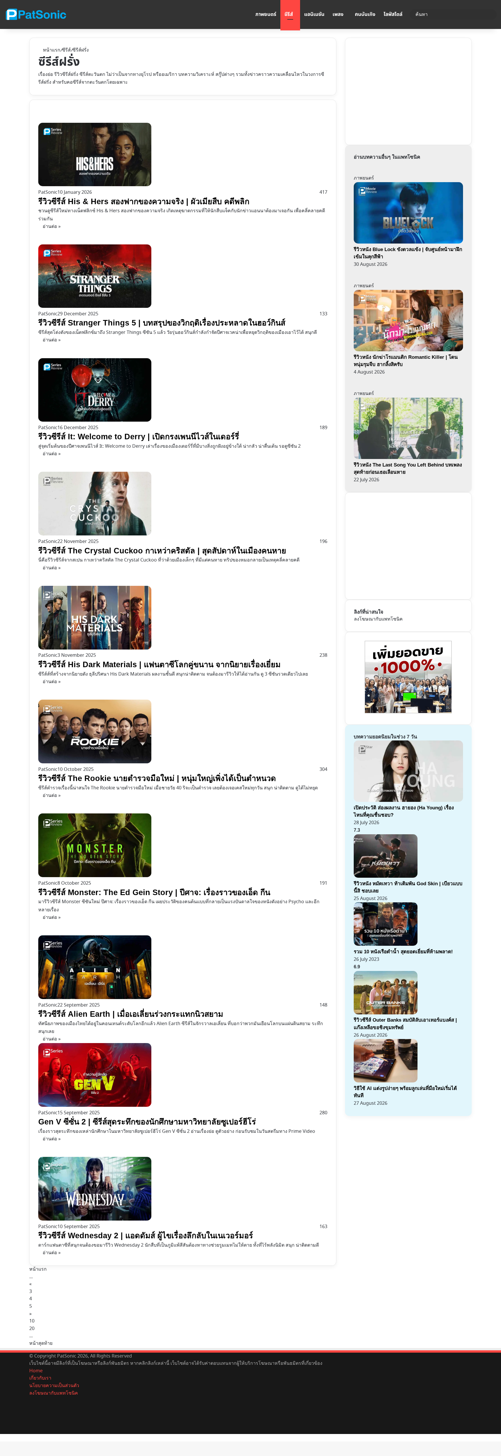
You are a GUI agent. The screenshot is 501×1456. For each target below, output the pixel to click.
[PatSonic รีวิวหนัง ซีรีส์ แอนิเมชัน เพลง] (35, 14)
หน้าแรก (51, 50)
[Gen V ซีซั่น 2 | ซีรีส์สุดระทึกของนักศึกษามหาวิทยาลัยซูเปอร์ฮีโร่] (94, 1105)
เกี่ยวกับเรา (40, 1378)
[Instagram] (31, 1422)
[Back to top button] (1, 1437)
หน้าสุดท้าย (40, 1343)
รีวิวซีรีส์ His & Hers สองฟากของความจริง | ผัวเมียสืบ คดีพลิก (143, 201)
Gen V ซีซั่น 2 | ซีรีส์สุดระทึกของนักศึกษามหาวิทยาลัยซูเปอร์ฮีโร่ (147, 1121)
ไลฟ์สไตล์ (393, 14)
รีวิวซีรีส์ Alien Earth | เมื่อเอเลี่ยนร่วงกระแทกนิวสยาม (130, 1014)
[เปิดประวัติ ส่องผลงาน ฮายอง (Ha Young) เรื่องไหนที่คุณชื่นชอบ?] (408, 800)
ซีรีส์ (288, 14)
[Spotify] (31, 1430)
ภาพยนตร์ (265, 14)
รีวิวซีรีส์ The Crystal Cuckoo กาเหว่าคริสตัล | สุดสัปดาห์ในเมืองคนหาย (162, 550)
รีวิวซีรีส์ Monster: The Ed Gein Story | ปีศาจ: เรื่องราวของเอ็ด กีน (154, 892)
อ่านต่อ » (52, 226)
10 (32, 1321)
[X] (31, 1407)
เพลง (338, 14)
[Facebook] (31, 1400)
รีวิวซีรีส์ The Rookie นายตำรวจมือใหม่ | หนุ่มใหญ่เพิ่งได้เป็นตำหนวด (157, 778)
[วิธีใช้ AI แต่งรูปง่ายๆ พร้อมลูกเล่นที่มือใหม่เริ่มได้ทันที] (386, 1081)
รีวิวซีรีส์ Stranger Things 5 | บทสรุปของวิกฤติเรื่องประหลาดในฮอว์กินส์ (161, 323)
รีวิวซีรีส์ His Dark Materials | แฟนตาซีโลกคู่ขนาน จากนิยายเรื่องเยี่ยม (159, 664)
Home (36, 1370)
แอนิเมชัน (314, 14)
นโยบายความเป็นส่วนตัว (54, 1385)
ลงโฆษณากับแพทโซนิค (378, 619)
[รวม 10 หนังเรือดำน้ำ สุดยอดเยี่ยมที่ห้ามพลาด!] (386, 944)
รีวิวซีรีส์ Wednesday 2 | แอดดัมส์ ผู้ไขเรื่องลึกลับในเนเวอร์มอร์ (145, 1235)
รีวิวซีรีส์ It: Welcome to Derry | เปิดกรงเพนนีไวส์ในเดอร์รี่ (138, 436)
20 (32, 1328)
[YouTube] (31, 1415)
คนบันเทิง (365, 14)
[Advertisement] (397, 90)
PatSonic (47, 192)
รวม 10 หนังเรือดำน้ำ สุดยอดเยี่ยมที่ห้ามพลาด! (403, 951)
